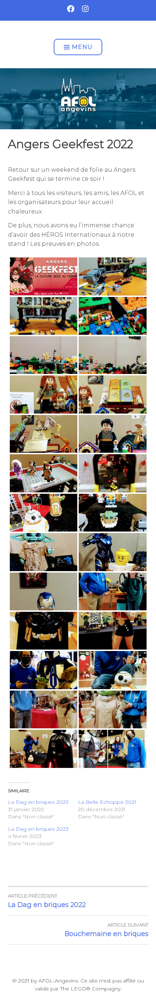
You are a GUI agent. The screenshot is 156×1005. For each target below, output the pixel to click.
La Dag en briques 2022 (38, 802)
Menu (82, 47)
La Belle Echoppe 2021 (107, 802)
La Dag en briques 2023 (38, 829)
